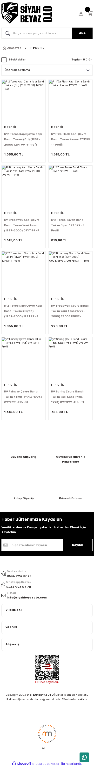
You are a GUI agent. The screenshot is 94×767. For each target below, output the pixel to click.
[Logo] (26, 13)
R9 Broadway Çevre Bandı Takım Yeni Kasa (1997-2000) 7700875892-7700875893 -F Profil (69, 311)
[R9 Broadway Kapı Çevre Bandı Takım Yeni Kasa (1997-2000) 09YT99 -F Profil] (23, 187)
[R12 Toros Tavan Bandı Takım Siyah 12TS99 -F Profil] (70, 187)
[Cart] (90, 13)
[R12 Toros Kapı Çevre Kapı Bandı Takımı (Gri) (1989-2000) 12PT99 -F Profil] (23, 102)
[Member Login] (81, 13)
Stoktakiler (17, 59)
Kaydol (77, 545)
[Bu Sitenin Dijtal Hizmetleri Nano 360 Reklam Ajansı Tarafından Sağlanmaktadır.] (47, 736)
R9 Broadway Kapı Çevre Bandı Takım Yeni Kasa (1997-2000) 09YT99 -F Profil (22, 225)
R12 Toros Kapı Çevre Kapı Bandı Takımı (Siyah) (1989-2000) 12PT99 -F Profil (23, 311)
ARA (82, 33)
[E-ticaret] (46, 764)
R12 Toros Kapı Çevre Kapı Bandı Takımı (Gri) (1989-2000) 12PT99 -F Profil (23, 139)
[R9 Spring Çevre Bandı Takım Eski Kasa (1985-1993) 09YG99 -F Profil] (70, 359)
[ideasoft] (21, 763)
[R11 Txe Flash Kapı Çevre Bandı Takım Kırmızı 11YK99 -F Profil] (70, 102)
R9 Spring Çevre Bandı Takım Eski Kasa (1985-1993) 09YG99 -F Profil (67, 397)
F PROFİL (37, 48)
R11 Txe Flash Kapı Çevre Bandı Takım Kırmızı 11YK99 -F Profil (70, 139)
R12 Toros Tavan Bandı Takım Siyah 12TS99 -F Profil (67, 225)
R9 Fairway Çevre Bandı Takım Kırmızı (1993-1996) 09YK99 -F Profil (23, 397)
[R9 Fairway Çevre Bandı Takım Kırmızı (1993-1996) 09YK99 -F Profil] (23, 359)
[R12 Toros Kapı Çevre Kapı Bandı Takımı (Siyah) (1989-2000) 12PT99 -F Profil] (23, 273)
